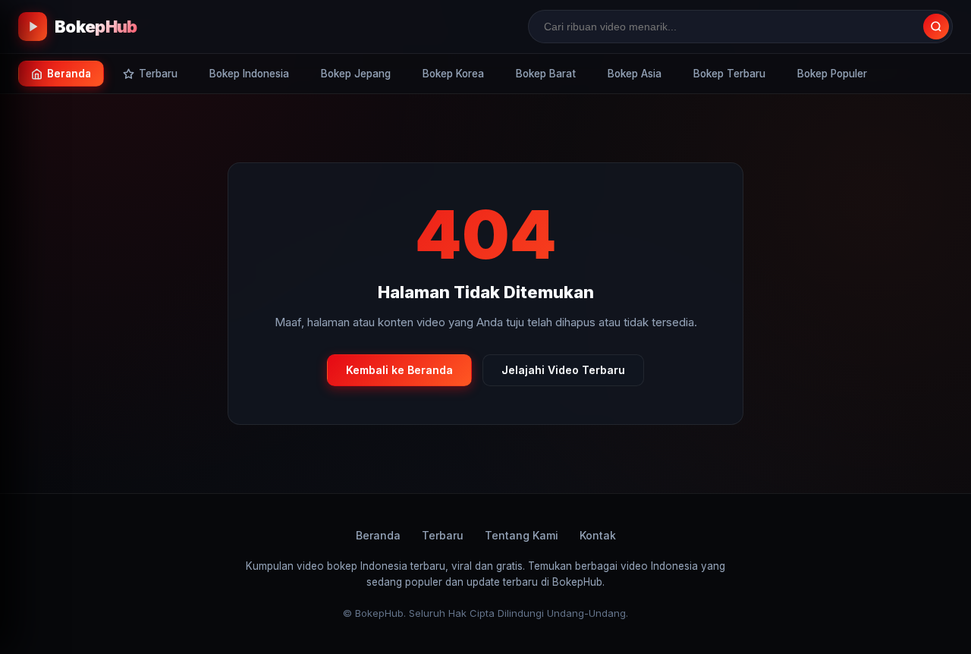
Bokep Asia (634, 74)
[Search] (936, 26)
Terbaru (443, 535)
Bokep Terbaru (729, 74)
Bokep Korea (453, 74)
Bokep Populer (832, 74)
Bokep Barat (546, 74)
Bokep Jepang (356, 74)
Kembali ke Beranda (399, 369)
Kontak (598, 535)
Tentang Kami (521, 535)
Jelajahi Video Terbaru (563, 369)
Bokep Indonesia (249, 74)
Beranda (378, 535)
